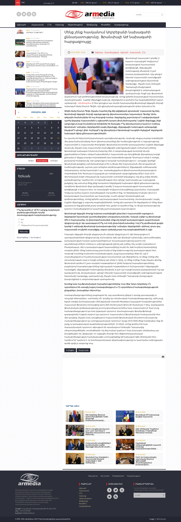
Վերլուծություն (75, 25)
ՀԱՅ (17, 3)
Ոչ (22, 222)
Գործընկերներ (118, 476)
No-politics (105, 25)
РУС (23, 3)
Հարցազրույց (121, 25)
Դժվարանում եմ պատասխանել (34, 225)
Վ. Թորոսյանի (160, 519)
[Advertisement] (114, 378)
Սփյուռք (59, 25)
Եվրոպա (99, 52)
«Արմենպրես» (84, 103)
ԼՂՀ (49, 25)
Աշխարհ (21, 25)
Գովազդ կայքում (133, 476)
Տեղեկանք (92, 25)
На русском (83, 350)
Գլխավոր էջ (93, 476)
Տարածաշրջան (112, 52)
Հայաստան (38, 25)
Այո (22, 219)
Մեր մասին (104, 476)
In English (70, 350)
